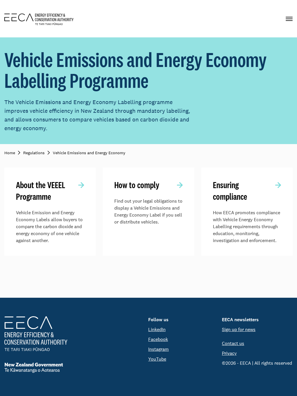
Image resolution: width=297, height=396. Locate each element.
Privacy (229, 353)
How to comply (136, 185)
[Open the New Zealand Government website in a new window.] (35, 368)
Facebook (158, 339)
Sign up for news (239, 329)
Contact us (233, 343)
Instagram (158, 349)
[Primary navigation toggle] (289, 18)
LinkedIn (157, 329)
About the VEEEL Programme (40, 190)
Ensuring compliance (230, 190)
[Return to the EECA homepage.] (39, 18)
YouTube (157, 359)
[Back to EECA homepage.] (35, 333)
